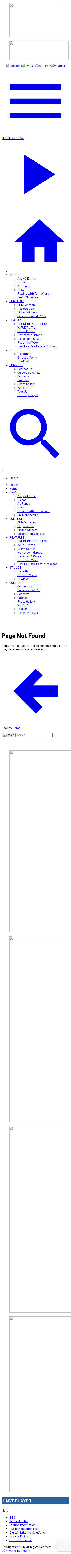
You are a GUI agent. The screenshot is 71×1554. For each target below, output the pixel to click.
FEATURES (16, 320)
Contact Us (24, 369)
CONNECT (16, 365)
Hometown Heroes (29, 335)
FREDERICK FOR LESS (32, 323)
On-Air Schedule (27, 297)
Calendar (23, 380)
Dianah (21, 282)
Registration (25, 308)
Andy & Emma (26, 278)
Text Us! (23, 391)
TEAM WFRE (25, 361)
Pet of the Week (27, 342)
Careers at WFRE (28, 372)
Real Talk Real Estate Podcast (37, 346)
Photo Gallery (26, 384)
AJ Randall (24, 286)
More (5, 1510)
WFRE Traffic (26, 327)
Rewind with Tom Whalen (33, 293)
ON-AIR (14, 274)
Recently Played (27, 395)
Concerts (23, 376)
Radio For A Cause (29, 338)
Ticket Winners (27, 312)
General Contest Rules (31, 316)
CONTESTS (16, 301)
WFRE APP (24, 387)
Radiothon (24, 353)
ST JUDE (15, 350)
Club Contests (26, 305)
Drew (20, 289)
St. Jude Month (27, 357)
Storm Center (26, 331)
